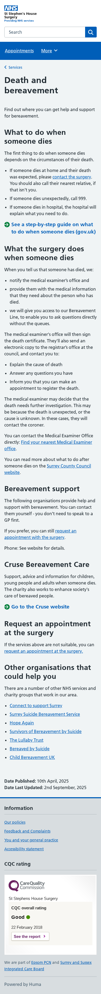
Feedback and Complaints (27, 831)
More (49, 50)
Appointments (19, 50)
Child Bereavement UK (32, 757)
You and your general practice (31, 840)
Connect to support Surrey (36, 705)
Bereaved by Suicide (30, 748)
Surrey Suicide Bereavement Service (45, 714)
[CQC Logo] (27, 886)
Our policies (14, 822)
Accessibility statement (24, 849)
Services (15, 67)
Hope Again (22, 722)
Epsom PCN (41, 962)
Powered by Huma (22, 984)
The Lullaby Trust (26, 740)
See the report (27, 936)
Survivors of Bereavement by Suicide (46, 731)
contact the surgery (72, 177)
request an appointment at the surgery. (43, 651)
